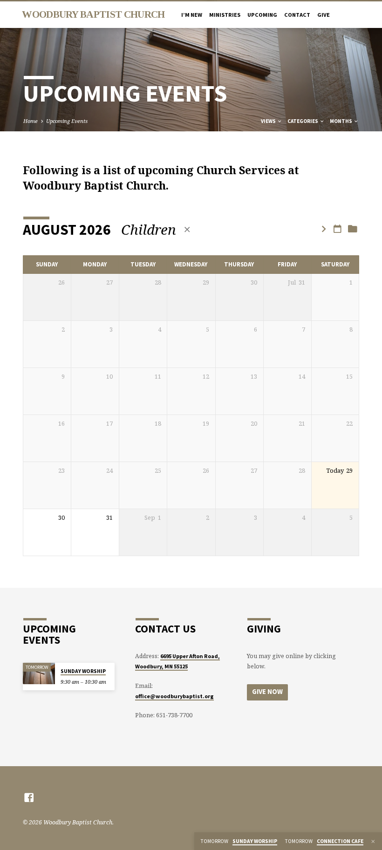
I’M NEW (191, 14)
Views (269, 121)
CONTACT (297, 14)
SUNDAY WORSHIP (83, 671)
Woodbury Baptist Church (93, 14)
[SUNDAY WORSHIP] (39, 673)
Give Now (267, 691)
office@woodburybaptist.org (174, 696)
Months (341, 121)
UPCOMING (262, 14)
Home (30, 120)
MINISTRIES (224, 14)
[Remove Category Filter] (187, 229)
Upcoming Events (67, 120)
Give (323, 14)
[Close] (373, 841)
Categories (303, 121)
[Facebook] (29, 797)
